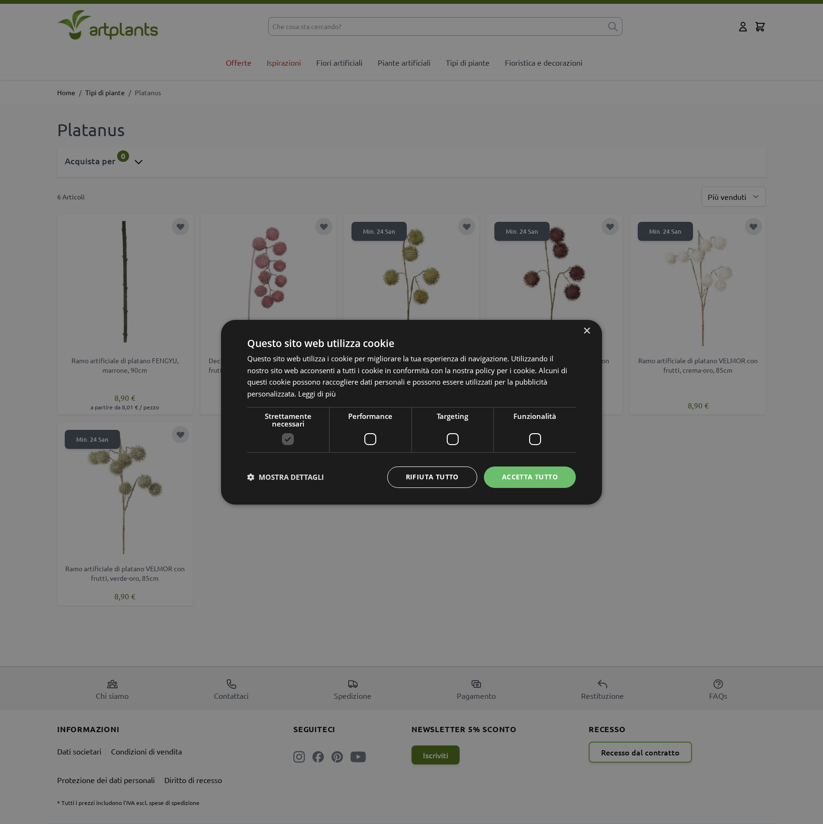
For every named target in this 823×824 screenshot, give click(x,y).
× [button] (586, 330)
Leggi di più (317, 393)
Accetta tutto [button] (530, 476)
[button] (285, 477)
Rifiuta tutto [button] (432, 476)
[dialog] (411, 412)
